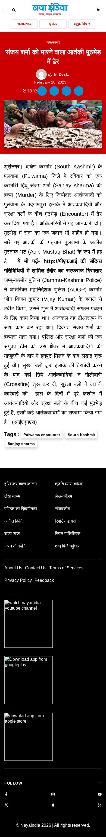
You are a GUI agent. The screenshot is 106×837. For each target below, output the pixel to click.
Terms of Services (66, 568)
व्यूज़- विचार (82, 24)
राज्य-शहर (24, 24)
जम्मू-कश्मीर (53, 42)
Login (98, 9)
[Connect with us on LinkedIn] (53, 805)
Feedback (44, 580)
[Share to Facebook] (42, 91)
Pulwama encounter (41, 435)
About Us (13, 568)
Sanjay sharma (21, 443)
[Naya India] (50, 14)
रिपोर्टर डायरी (65, 521)
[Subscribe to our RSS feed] (100, 805)
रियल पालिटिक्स (67, 533)
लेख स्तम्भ (12, 496)
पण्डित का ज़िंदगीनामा (20, 508)
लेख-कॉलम (63, 496)
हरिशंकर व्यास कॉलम (20, 483)
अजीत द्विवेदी (14, 521)
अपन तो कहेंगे (14, 546)
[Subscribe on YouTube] (100, 794)
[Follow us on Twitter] (6, 805)
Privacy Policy (18, 580)
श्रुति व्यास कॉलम (69, 483)
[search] (13, 10)
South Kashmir (81, 435)
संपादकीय (62, 508)
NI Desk (58, 74)
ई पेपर (53, 24)
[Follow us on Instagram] (53, 794)
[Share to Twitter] (54, 91)
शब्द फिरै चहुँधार (67, 546)
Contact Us (35, 568)
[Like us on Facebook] (6, 794)
